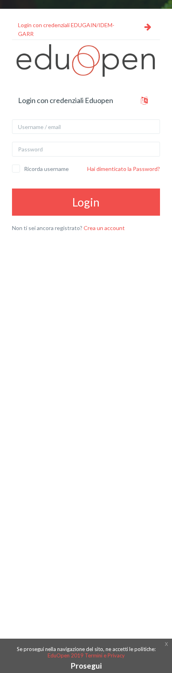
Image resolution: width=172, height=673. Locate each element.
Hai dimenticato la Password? (123, 168)
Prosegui (86, 665)
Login (86, 202)
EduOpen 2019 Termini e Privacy (86, 655)
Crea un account (104, 227)
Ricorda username (46, 168)
